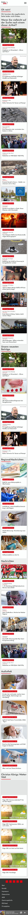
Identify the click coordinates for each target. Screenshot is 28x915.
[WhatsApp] (7, 881)
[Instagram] (14, 881)
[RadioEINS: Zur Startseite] (12, 2)
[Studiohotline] (21, 881)
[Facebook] (10, 881)
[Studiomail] (17, 881)
